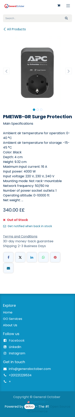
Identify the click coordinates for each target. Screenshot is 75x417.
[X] (20, 257)
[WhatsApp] (43, 257)
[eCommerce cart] (59, 5)
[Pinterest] (55, 257)
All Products (16, 29)
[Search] (66, 18)
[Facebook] (8, 257)
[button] (6, 71)
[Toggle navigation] (68, 5)
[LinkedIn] (32, 257)
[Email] (8, 268)
